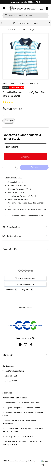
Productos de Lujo (14, 461)
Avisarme (25, 157)
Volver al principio (25, 308)
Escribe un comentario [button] (26, 278)
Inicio (4, 30)
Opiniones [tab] (9, 290)
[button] (47, 8)
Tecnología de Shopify (28, 461)
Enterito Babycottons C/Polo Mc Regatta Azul (23, 30)
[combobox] (25, 15)
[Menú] (4, 8)
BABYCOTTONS (8, 83)
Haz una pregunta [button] (26, 284)
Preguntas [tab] (25, 290)
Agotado (34, 167)
